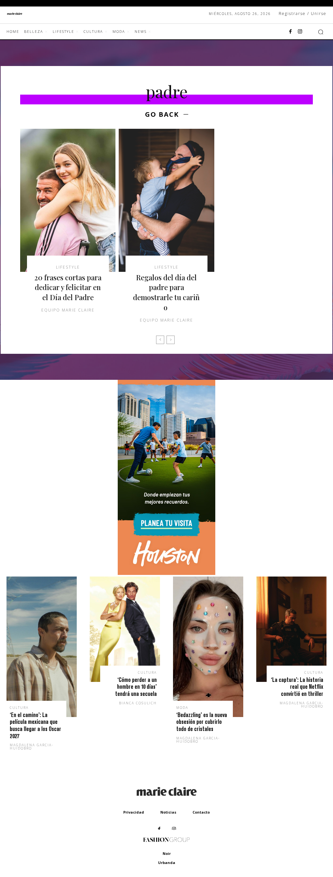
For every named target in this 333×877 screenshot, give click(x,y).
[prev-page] (160, 340)
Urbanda (166, 862)
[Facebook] (290, 32)
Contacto (201, 812)
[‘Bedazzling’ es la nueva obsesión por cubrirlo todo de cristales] (208, 647)
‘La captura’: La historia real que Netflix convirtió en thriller (297, 687)
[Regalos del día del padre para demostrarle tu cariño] (166, 200)
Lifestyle (68, 267)
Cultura (19, 707)
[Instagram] (300, 32)
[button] (320, 32)
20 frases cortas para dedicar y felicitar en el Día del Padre (67, 287)
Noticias (168, 812)
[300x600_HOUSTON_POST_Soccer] (166, 573)
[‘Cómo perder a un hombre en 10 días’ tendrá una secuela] (125, 629)
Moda (182, 707)
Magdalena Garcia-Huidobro (31, 747)
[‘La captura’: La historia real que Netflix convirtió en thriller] (291, 629)
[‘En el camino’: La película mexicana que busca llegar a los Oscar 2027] (42, 647)
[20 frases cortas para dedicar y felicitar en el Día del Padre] (67, 200)
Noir (167, 853)
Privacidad (133, 812)
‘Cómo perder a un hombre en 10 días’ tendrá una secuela (136, 687)
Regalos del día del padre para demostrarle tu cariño (166, 292)
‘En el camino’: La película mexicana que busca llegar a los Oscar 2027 (35, 725)
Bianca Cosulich (138, 703)
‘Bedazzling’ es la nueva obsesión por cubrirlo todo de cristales (201, 722)
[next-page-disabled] (170, 340)
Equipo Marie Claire (68, 310)
